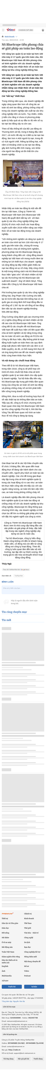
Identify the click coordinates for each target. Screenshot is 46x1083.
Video (26, 971)
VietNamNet (19, 576)
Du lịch (27, 942)
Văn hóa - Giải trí (31, 933)
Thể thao (27, 923)
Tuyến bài (12, 987)
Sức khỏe (5, 938)
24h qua (5, 980)
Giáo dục (5, 928)
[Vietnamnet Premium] (8, 915)
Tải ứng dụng (8, 1059)
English (5, 966)
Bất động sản (7, 947)
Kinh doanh (9, 36)
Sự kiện (34, 987)
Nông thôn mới (30, 957)
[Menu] (3, 30)
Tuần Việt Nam (8, 952)
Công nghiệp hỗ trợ (32, 952)
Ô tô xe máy (6, 942)
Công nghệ (28, 938)
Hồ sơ (26, 966)
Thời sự (5, 918)
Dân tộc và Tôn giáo (10, 923)
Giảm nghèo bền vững (11, 957)
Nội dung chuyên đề (32, 961)
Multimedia (7, 976)
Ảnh (3, 971)
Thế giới (27, 928)
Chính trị (28, 914)
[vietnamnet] (11, 31)
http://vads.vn (14, 1050)
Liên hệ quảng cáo (10, 1034)
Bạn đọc (27, 947)
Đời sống (5, 933)
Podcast (27, 976)
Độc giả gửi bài (23, 1059)
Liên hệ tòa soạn (9, 1007)
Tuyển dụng (38, 1059)
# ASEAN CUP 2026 (26, 30)
